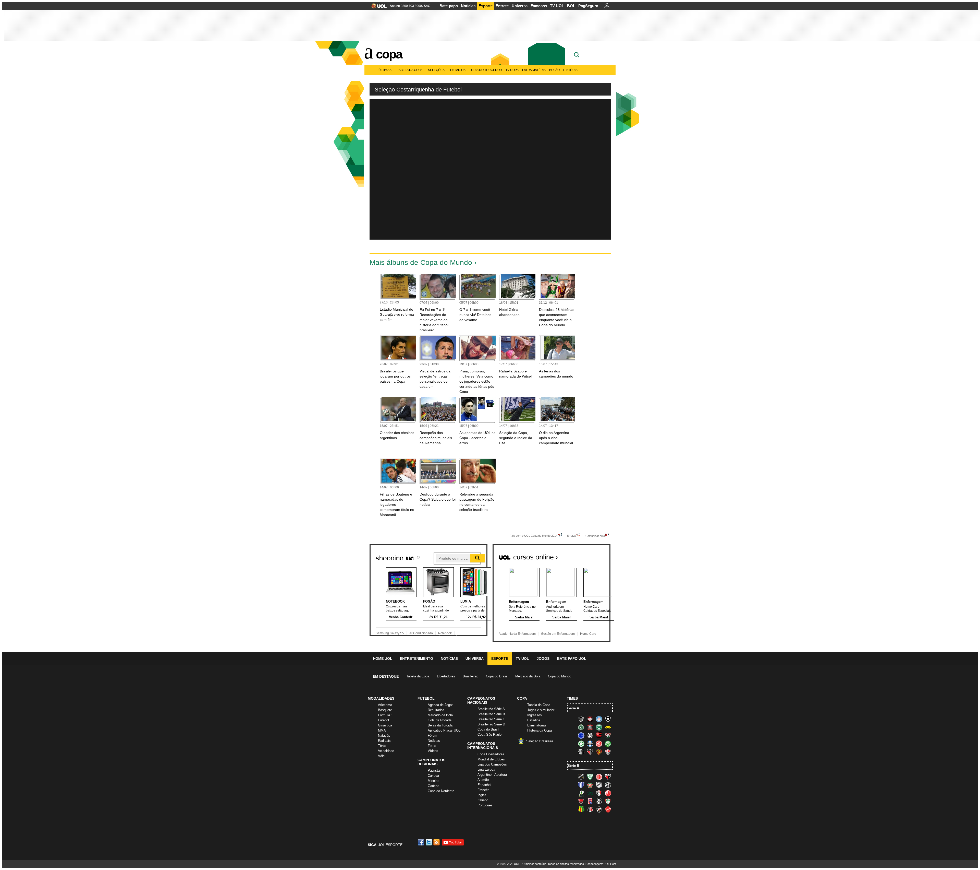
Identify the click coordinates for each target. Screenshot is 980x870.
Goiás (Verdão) (581, 743)
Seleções (436, 70)
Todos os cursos (593, 555)
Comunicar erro (595, 535)
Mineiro (433, 781)
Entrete (502, 6)
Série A (573, 708)
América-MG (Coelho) (590, 777)
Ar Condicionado (421, 633)
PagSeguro (588, 6)
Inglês (481, 795)
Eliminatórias (536, 725)
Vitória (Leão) (608, 752)
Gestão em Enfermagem (558, 634)
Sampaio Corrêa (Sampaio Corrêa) (581, 809)
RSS (437, 842)
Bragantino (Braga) (599, 785)
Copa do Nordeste (441, 791)
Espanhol (484, 785)
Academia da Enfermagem (517, 634)
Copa (389, 54)
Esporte (486, 6)
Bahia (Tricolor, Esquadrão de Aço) (599, 719)
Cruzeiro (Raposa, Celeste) (581, 735)
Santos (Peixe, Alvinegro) (581, 752)
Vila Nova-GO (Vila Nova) (608, 809)
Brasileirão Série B (491, 714)
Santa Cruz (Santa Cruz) (590, 809)
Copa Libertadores (490, 754)
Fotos (432, 746)
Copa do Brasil (497, 676)
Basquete (385, 710)
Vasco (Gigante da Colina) (599, 809)
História (570, 70)
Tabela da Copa (409, 70)
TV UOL (557, 6)
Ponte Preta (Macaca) (599, 801)
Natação (384, 735)
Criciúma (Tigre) (608, 727)
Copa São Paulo (489, 734)
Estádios (457, 70)
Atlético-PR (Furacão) (590, 719)
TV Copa (512, 70)
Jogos (543, 658)
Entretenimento (416, 658)
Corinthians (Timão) (590, 727)
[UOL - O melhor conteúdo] (377, 7)
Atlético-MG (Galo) (581, 719)
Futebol (383, 720)
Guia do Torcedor (486, 70)
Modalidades (381, 698)
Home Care (588, 634)
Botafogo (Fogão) (608, 719)
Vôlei (381, 756)
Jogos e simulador (540, 710)
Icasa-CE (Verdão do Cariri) (590, 793)
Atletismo (385, 705)
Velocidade (386, 751)
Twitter (429, 842)
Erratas (571, 535)
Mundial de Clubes (491, 759)
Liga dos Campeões (492, 764)
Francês (483, 790)
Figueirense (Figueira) (590, 735)
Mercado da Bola (527, 676)
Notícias (468, 6)
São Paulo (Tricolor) (590, 752)
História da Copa (539, 730)
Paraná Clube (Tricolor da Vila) (590, 801)
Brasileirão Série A (491, 709)
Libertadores (446, 676)
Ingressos (534, 715)
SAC (427, 6)
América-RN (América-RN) (599, 777)
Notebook (445, 633)
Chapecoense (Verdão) (581, 727)
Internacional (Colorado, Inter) (599, 743)
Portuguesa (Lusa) (608, 801)
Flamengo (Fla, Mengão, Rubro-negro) (599, 735)
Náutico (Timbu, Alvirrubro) (608, 793)
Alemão (483, 780)
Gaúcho (433, 786)
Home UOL (382, 658)
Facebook (421, 842)
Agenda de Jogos (441, 705)
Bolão (554, 70)
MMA (382, 730)
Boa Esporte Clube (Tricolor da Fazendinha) (590, 785)
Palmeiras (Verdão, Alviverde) (608, 743)
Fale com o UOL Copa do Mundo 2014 (533, 535)
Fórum (432, 735)
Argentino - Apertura (492, 775)
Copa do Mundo (559, 676)
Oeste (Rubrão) (581, 801)
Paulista (434, 770)
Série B (573, 766)
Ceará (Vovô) (608, 785)
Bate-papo (448, 6)
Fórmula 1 (385, 715)
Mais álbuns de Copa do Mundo (421, 262)
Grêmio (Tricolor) (590, 743)
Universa (520, 6)
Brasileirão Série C (491, 719)
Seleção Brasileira (539, 741)
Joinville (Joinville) (599, 793)
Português (485, 805)
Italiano (482, 800)
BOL (571, 6)
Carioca (433, 776)
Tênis (382, 746)
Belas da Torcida (440, 725)
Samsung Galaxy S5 (390, 633)
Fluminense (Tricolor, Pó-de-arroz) (608, 735)
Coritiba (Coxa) (599, 727)
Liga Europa (486, 769)
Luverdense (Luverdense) (581, 793)
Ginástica (385, 725)
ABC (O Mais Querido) (581, 777)
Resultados (436, 710)
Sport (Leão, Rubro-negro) (599, 752)
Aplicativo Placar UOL (444, 730)
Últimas (384, 70)
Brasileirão (470, 676)
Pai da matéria (534, 70)
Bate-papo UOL (571, 658)
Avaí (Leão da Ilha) (581, 785)
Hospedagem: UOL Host (600, 863)
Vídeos (433, 751)
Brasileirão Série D (491, 724)
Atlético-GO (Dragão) (608, 777)
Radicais (384, 741)
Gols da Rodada (439, 720)
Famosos (539, 6)
